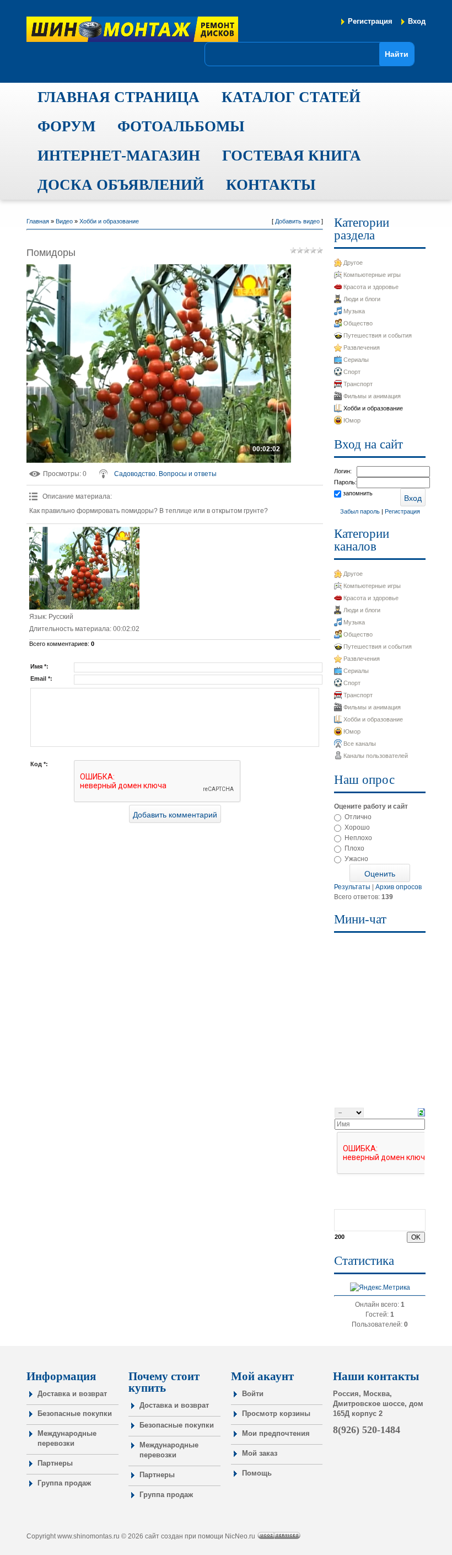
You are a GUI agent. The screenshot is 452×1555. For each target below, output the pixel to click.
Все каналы (359, 743)
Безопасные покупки (74, 1413)
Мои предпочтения (276, 1433)
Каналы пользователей (375, 755)
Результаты (352, 887)
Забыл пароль (360, 511)
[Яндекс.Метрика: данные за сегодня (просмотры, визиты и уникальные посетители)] (380, 1287)
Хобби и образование (109, 221)
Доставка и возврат (72, 1394)
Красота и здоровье (371, 287)
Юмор (351, 420)
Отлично (358, 817)
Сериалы (356, 359)
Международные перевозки (66, 1438)
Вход (417, 21)
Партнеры (55, 1463)
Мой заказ (259, 1453)
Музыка (354, 311)
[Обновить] (421, 1112)
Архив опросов (398, 887)
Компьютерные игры (372, 274)
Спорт (351, 371)
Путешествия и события (377, 335)
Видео (64, 221)
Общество (358, 323)
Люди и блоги (361, 299)
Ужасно (356, 859)
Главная (37, 221)
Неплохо (358, 838)
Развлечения (361, 347)
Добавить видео (297, 221)
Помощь (257, 1473)
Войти (252, 1394)
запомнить (358, 493)
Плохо (354, 848)
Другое (353, 262)
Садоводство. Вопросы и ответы (165, 474)
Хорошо (357, 827)
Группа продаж (64, 1483)
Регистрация (370, 21)
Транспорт (358, 384)
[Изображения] (84, 568)
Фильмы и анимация (372, 396)
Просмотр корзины (276, 1413)
